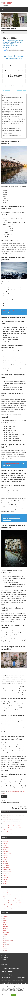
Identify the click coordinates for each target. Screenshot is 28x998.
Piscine (4, 946)
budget (20, 968)
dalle (14, 791)
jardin (23, 977)
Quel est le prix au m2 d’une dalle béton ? (13, 114)
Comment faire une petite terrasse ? (11, 104)
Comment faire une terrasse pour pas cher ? (13, 102)
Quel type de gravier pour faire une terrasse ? (14, 123)
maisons (9, 980)
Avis (4, 918)
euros (8, 977)
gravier (17, 791)
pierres (10, 983)
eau (19, 975)
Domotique (5, 926)
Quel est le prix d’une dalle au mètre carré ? (13, 118)
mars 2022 (5, 863)
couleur (16, 975)
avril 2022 (5, 861)
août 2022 (5, 855)
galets (15, 977)
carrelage (12, 972)
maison (5, 980)
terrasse (3, 793)
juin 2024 (5, 845)
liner (2, 980)
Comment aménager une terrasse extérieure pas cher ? (14, 106)
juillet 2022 (5, 857)
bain (5, 968)
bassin (7, 968)
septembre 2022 (7, 853)
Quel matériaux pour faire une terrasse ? (12, 112)
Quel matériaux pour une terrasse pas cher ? (13, 109)
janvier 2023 (6, 851)
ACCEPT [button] (13, 994)
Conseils (5, 922)
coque (11, 975)
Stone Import (6, 2)
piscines (22, 983)
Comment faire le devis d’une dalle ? (12, 116)
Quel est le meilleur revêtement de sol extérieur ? (12, 136)
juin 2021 (5, 881)
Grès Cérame (6, 932)
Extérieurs (5, 928)
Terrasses (4, 796)
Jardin (4, 936)
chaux (17, 972)
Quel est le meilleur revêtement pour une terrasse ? (12, 98)
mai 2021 (5, 883)
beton (9, 791)
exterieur (12, 977)
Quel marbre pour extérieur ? (9, 100)
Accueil (4, 955)
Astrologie (5, 916)
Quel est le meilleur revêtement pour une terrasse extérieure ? (13, 132)
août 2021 (5, 877)
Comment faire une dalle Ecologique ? (12, 128)
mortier (13, 980)
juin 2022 (5, 859)
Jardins (4, 938)
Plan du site (5, 957)
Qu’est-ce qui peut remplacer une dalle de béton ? (13, 125)
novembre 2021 (7, 871)
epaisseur (4, 977)
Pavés (4, 942)
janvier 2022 (6, 867)
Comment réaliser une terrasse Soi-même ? (13, 111)
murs (16, 980)
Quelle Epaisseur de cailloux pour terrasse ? (13, 121)
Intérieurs (5, 934)
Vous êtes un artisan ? (24, 90)
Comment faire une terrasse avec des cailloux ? (14, 119)
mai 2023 (5, 849)
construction (5, 975)
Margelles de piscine (8, 940)
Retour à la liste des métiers (14, 86)
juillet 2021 (5, 879)
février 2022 (6, 865)
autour (2, 968)
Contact (4, 959)
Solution (5, 948)
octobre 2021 (6, 873)
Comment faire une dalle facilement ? (12, 130)
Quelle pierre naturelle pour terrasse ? (11, 95)
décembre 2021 (7, 869)
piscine (16, 983)
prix (23, 791)
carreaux (4, 972)
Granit (4, 930)
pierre (21, 791)
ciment (20, 972)
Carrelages (5, 920)
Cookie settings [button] (6, 994)
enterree (23, 975)
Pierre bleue (6, 944)
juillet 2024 (5, 843)
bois (12, 791)
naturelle (20, 980)
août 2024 (5, 841)
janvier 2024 (6, 847)
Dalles (4, 924)
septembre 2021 (7, 875)
